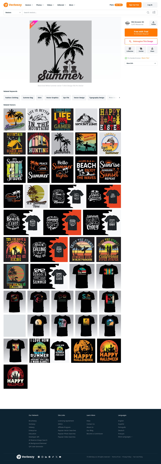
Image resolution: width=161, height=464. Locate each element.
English (121, 421)
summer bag (28, 98)
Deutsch (121, 430)
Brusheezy (33, 421)
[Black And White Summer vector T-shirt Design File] (62, 143)
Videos (49, 5)
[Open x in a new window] (56, 457)
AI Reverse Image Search (38, 440)
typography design (96, 98)
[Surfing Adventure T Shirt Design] (38, 302)
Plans (112, 5)
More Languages (124, 437)
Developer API (34, 437)
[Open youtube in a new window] (60, 457)
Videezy (31, 427)
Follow (153, 24)
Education (32, 434)
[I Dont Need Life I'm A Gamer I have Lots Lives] (62, 119)
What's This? (145, 58)
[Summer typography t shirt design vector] (62, 222)
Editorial (60, 5)
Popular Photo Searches (67, 434)
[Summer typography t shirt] (103, 196)
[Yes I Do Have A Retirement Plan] (16, 249)
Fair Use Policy (138, 457)
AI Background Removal (37, 443)
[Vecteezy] (13, 5)
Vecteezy (32, 424)
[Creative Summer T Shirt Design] (62, 326)
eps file (66, 98)
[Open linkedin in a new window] (46, 457)
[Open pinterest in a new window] (49, 457)
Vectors (28, 5)
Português (122, 427)
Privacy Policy (126, 457)
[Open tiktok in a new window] (53, 457)
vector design (79, 98)
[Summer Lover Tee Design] (38, 326)
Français (121, 434)
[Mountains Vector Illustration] (86, 119)
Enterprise (33, 430)
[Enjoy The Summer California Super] (108, 249)
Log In (150, 5)
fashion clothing (11, 98)
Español (121, 424)
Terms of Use (116, 457)
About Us (90, 427)
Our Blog (90, 430)
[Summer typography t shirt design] (67, 196)
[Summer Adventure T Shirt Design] (86, 302)
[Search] (148, 12)
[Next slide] (117, 97)
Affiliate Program (64, 427)
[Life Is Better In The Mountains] (38, 119)
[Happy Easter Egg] (110, 119)
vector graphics (52, 98)
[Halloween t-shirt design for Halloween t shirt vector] (109, 351)
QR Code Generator (36, 446)
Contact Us (91, 424)
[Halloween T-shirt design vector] (83, 351)
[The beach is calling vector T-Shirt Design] (16, 276)
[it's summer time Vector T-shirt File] (36, 196)
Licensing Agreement (66, 421)
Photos (39, 5)
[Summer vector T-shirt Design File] (15, 119)
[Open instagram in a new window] (42, 457)
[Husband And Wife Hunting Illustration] (38, 143)
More (71, 5)
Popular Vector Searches (67, 430)
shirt (39, 98)
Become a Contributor (95, 434)
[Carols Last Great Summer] (110, 143)
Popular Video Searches (66, 437)
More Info (130, 63)
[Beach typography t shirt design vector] (22, 222)
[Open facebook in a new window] (39, 457)
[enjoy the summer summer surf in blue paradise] (81, 249)
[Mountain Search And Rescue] (15, 143)
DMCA (60, 424)
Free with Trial (141, 32)
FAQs (88, 421)
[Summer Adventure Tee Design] (81, 276)
